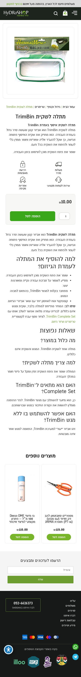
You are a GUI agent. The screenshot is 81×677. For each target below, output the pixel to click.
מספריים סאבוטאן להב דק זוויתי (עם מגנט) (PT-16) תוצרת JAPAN (59, 519)
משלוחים (70, 605)
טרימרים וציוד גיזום (63, 322)
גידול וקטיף (53, 107)
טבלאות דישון (67, 620)
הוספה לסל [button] (58, 537)
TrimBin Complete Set (60, 316)
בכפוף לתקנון (14, 4)
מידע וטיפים (68, 625)
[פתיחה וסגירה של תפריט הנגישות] (8, 649)
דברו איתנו (69, 615)
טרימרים (40, 107)
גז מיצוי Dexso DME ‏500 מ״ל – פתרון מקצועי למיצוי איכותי (22, 519)
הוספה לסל (32, 216)
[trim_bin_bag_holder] (40, 61)
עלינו (72, 600)
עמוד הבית (69, 107)
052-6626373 (23, 603)
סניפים (71, 610)
